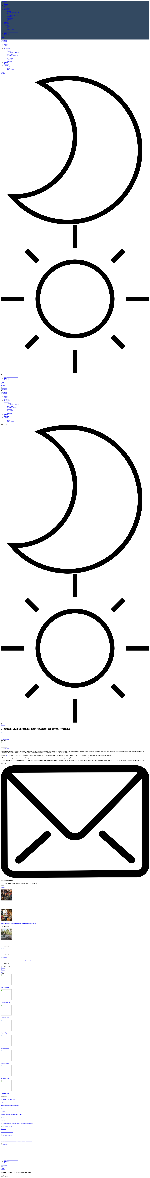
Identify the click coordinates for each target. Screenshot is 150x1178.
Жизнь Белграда (14, 12)
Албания (9, 16)
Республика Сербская (12, 15)
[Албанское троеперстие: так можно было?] (6, 900)
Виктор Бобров (5, 1093)
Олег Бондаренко (5, 987)
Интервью (6, 23)
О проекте (6, 33)
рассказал (8, 755)
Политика (6, 6)
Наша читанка (10, 29)
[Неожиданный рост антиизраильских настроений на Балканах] (6, 939)
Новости (6, 4)
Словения (9, 19)
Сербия (9, 11)
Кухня (8, 27)
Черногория (10, 13)
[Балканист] (4, 1)
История (6, 22)
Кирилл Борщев (5, 1033)
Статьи (6, 5)
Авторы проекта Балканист (11, 32)
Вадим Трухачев (5, 1048)
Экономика (7, 8)
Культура (6, 25)
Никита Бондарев (5, 1002)
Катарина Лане (5, 739)
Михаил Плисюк (5, 1078)
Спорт (8, 26)
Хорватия (9, 20)
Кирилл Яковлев (5, 1063)
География (6, 9)
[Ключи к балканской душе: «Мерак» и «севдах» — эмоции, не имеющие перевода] (2, 948)
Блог (2, 1138)
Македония (10, 18)
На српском (7, 34)
